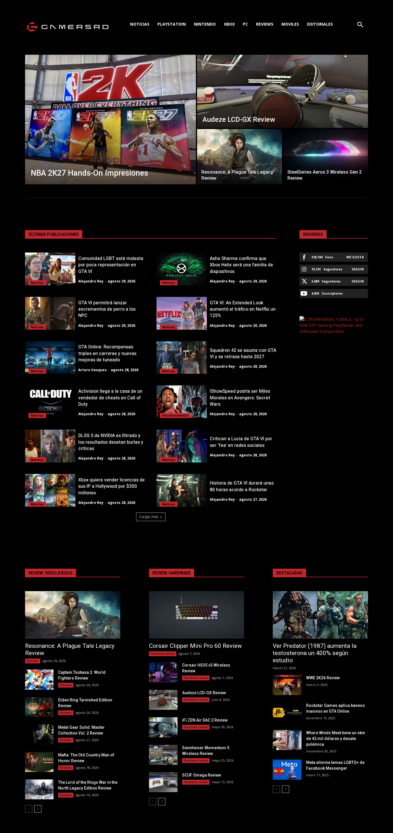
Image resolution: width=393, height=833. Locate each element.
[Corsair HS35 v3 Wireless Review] (163, 672)
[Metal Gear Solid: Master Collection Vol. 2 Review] (39, 734)
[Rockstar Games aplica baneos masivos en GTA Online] (287, 712)
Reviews (33, 661)
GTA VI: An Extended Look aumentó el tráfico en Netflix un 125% (243, 309)
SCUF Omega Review (201, 775)
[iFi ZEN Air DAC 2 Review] (163, 727)
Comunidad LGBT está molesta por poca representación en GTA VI (110, 265)
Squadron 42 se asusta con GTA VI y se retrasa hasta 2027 (243, 353)
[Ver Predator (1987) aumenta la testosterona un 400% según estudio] (320, 615)
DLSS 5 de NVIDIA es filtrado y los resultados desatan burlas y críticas (110, 442)
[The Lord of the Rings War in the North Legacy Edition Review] (39, 789)
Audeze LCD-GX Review (204, 692)
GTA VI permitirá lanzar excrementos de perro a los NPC (107, 309)
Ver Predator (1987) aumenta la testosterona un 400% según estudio (314, 653)
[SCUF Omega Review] (163, 782)
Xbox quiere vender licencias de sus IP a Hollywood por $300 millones (111, 486)
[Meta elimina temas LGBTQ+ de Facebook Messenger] (287, 769)
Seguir (358, 269)
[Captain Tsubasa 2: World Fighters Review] (39, 679)
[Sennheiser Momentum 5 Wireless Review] (163, 755)
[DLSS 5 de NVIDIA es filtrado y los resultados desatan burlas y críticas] (50, 446)
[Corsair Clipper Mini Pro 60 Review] (196, 615)
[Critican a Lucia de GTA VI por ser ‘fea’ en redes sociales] (182, 446)
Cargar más (148, 516)
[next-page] (37, 809)
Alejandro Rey (91, 281)
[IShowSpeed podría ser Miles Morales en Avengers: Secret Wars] (182, 401)
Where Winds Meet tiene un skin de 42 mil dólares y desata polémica (335, 738)
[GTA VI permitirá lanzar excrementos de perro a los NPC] (50, 313)
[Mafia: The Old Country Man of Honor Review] (39, 762)
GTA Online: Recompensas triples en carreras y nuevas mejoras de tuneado (107, 353)
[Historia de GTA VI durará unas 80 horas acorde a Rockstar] (182, 490)
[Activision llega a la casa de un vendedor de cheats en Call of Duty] (50, 401)
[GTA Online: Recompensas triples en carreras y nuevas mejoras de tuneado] (50, 357)
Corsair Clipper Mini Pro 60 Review (195, 645)
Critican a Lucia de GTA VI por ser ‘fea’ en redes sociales (241, 442)
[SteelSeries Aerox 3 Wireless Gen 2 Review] (325, 156)
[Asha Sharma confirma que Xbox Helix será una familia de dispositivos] (182, 269)
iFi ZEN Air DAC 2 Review (205, 720)
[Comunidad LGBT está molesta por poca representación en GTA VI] (50, 269)
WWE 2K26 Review (323, 677)
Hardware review (163, 654)
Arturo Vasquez (92, 369)
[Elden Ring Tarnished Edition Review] (39, 707)
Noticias (37, 283)
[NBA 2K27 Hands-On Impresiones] (110, 119)
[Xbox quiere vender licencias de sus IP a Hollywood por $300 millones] (50, 490)
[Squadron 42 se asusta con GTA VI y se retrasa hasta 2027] (182, 357)
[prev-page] (28, 809)
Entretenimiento (175, 415)
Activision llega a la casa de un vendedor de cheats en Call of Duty (110, 398)
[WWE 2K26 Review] (287, 685)
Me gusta (355, 257)
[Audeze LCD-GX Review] (282, 91)
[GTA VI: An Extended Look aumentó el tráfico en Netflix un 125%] (182, 313)
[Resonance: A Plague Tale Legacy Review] (239, 156)
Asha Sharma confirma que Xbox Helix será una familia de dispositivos (241, 265)
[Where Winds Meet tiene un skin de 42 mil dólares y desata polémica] (287, 740)
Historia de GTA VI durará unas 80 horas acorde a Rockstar (242, 486)
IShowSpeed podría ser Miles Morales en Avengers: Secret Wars (240, 398)
